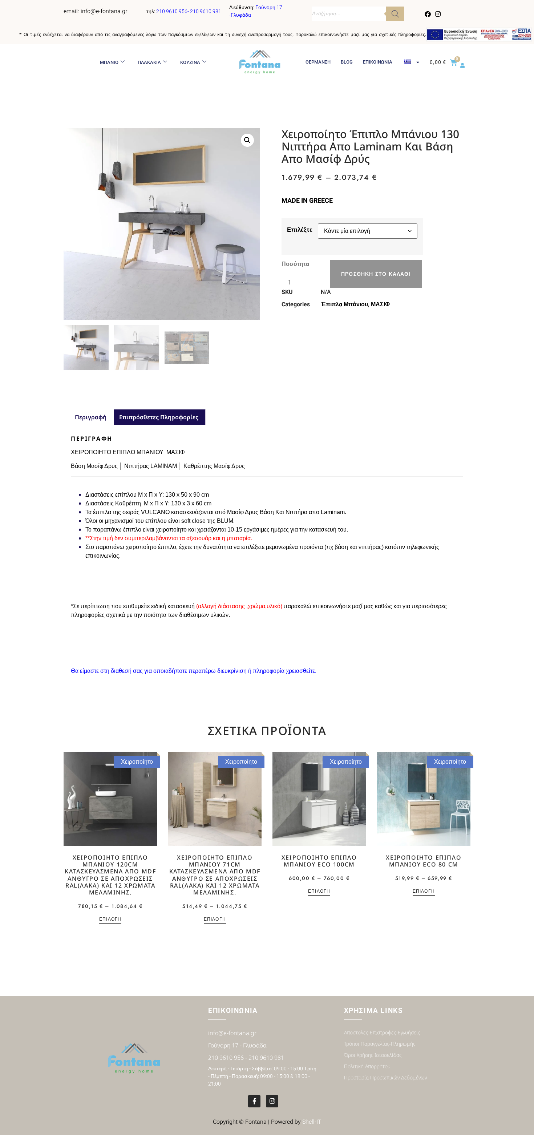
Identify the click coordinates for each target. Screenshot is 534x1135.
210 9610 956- (173, 11)
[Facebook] (428, 14)
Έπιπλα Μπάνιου (344, 304)
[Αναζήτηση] (395, 14)
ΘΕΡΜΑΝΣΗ (318, 62)
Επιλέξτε (299, 229)
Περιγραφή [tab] (90, 417)
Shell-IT (311, 1122)
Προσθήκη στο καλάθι (376, 274)
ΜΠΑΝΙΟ (109, 62)
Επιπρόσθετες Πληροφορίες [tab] (158, 417)
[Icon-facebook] (254, 1101)
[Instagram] (438, 14)
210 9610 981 (205, 11)
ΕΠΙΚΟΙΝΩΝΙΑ (377, 62)
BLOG (347, 62)
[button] (247, 140)
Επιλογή (110, 919)
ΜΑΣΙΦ (380, 304)
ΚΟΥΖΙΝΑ (190, 62)
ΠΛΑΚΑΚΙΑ (149, 62)
